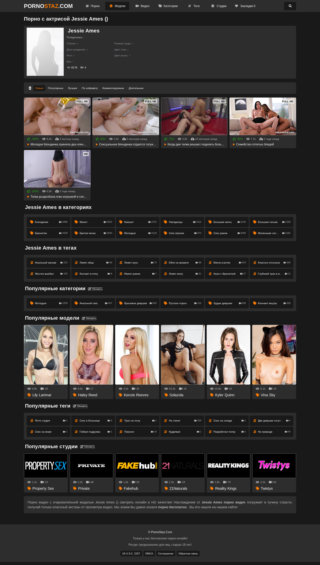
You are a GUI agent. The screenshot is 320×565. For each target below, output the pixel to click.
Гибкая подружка (96, 431)
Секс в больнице (96, 420)
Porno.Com (48, 6)
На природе (274, 431)
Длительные (136, 88)
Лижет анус (140, 262)
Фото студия (51, 420)
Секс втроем (185, 233)
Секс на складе (230, 420)
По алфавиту (90, 88)
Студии (221, 6)
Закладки (247, 6)
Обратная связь (188, 553)
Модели (119, 6)
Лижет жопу (185, 273)
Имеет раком (140, 273)
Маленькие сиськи (274, 233)
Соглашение (165, 553)
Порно (95, 6)
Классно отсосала (274, 262)
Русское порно (185, 303)
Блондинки (51, 221)
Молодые (140, 233)
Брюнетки (51, 233)
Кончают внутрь (274, 303)
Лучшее (72, 88)
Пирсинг (140, 431)
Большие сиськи (274, 221)
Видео (144, 6)
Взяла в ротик (230, 262)
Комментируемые (113, 88)
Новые (39, 88)
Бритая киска (96, 233)
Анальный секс (96, 303)
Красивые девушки (140, 303)
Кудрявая (185, 431)
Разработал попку (230, 431)
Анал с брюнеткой (230, 273)
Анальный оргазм (51, 262)
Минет (96, 221)
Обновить (96, 289)
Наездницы (185, 221)
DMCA (149, 553)
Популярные (55, 88)
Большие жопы (230, 221)
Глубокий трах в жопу (274, 273)
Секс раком (230, 233)
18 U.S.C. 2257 (131, 553)
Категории (170, 6)
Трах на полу (140, 420)
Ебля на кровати (185, 262)
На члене (185, 420)
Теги (196, 6)
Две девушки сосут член (274, 420)
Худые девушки (230, 303)
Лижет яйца (96, 262)
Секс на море (51, 431)
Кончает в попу (96, 273)
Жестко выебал (51, 273)
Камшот (140, 221)
